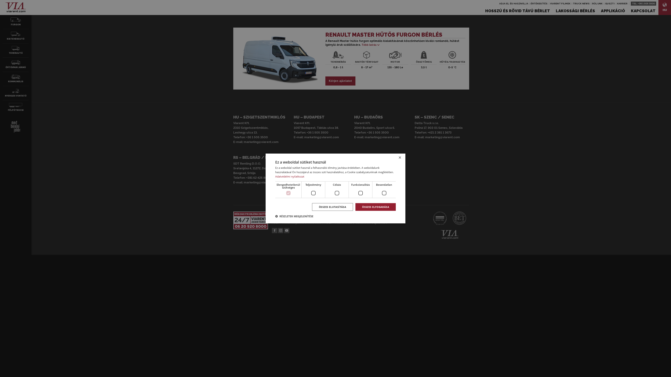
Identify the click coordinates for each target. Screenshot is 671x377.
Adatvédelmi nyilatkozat (289, 176)
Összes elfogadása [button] (375, 206)
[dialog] (335, 188)
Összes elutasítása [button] (332, 206)
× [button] (399, 157)
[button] (294, 216)
